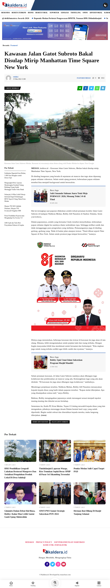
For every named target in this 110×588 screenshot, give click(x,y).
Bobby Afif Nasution (40, 422)
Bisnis (31, 13)
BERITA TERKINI (19, 13)
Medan (88, 78)
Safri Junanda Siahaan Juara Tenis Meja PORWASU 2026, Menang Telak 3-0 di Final (68, 196)
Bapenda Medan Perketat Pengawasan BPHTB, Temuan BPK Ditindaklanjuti (55, 18)
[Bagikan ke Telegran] (103, 88)
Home (11, 585)
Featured (14, 45)
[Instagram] (58, 564)
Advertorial (95, 13)
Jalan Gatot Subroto (60, 422)
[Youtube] (63, 564)
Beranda (6, 45)
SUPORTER (54, 13)
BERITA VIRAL (41, 13)
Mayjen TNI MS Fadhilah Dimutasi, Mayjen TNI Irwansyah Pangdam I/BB (12, 208)
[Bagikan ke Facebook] (86, 88)
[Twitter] (52, 564)
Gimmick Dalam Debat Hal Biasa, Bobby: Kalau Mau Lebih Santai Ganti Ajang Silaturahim (19, 514)
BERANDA (5, 13)
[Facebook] (47, 564)
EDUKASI (65, 13)
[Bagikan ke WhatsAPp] (97, 88)
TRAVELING (76, 13)
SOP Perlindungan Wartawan (69, 542)
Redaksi (29, 542)
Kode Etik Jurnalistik (55, 545)
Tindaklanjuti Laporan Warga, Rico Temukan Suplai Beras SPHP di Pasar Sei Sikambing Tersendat (54, 471)
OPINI (85, 13)
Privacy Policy (44, 542)
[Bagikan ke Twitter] (91, 88)
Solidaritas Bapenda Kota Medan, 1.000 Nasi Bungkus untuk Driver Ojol (15, 175)
